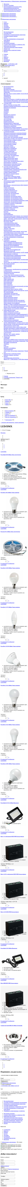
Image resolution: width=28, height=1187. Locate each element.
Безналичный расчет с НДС (13, 9)
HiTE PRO (8, 399)
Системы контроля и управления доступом (15, 1106)
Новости (6, 23)
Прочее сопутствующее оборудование (14, 307)
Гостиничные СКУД (9, 182)
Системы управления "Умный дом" (13, 1120)
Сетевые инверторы (9, 151)
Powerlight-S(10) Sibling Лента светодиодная (11, 454)
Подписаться (4, 1081)
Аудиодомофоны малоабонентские (13, 242)
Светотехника (7, 332)
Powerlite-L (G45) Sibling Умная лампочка (10, 568)
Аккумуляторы (8, 266)
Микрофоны (7, 95)
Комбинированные (9, 121)
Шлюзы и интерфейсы (10, 348)
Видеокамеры (7, 88)
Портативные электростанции (12, 165)
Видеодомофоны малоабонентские (13, 244)
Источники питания (9, 43)
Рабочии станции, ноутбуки (11, 355)
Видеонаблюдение (9, 32)
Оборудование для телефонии (12, 303)
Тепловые (6, 109)
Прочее (6, 51)
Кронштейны (7, 97)
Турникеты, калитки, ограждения (13, 203)
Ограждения (7, 213)
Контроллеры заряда (9, 157)
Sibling (7, 404)
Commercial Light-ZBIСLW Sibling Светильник (11, 1025)
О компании (7, 1129)
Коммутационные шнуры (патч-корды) (14, 300)
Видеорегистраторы (9, 89)
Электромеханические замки (11, 224)
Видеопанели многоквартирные (12, 258)
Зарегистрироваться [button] (9, 11)
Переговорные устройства (11, 254)
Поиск (2, 362)
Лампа (7, 414)
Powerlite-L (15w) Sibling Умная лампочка (10, 724)
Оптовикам (7, 27)
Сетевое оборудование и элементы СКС (14, 44)
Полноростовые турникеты (11, 207)
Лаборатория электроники (9, 1142)
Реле (5, 345)
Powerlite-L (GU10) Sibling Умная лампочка (11, 646)
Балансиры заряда (8, 145)
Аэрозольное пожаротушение (11, 171)
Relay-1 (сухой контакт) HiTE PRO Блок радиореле (12, 836)
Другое (6, 183)
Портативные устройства (10, 162)
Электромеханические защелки (12, 225)
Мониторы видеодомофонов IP (12, 249)
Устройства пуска (8, 175)
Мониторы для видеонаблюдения (12, 90)
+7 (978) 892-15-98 (12, 64)
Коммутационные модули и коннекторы (14, 301)
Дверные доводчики (9, 228)
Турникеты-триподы (9, 204)
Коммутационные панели (10, 299)
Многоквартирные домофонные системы (15, 255)
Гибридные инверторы (10, 149)
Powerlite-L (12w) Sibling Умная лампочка (10, 685)
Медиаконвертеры (8, 291)
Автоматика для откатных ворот (12, 196)
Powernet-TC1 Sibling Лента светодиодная (10, 531)
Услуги (5, 1134)
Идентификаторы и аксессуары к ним (14, 232)
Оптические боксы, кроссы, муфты (13, 289)
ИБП (5, 268)
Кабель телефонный (9, 318)
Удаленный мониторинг (10, 154)
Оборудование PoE (9, 279)
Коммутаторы (7, 277)
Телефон (3, 1176)
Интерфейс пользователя (10, 342)
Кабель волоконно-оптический (12, 313)
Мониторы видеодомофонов (11, 245)
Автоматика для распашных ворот (13, 197)
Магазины (6, 4)
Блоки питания (8, 265)
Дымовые (6, 110)
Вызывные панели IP (9, 251)
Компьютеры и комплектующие (12, 50)
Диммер (7, 412)
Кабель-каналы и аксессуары (11, 325)
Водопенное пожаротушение (11, 173)
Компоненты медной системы (12, 294)
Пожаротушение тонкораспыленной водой (15, 169)
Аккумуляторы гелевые (10, 144)
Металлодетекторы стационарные (13, 235)
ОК (26, 391)
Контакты (6, 29)
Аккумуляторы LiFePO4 (10, 142)
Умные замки (7, 227)
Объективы (7, 92)
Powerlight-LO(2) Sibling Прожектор (9, 948)
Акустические (7, 119)
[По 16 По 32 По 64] (3, 440)
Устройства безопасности (10, 190)
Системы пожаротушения (10, 36)
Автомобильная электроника (11, 358)
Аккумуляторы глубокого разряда (13, 140)
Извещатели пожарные (10, 107)
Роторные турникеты (9, 209)
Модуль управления (10, 417)
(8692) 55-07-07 (15, 1085)
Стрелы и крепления (9, 189)
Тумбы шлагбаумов (9, 187)
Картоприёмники (8, 214)
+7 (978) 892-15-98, (6, 1085)
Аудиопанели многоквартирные (12, 256)
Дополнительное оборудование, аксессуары (15, 231)
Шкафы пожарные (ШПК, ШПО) (12, 178)
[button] (13, 6)
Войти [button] (17, 11)
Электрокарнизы (8, 349)
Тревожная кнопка (9, 117)
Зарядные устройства (9, 147)
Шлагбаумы (7, 186)
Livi (5, 352)
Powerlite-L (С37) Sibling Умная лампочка (10, 607)
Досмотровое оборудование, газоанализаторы (16, 234)
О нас (5, 22)
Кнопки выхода (8, 230)
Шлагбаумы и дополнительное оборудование (16, 185)
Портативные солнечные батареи (12, 164)
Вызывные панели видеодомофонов (13, 246)
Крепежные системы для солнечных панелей (16, 138)
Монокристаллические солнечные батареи (15, 133)
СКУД (5, 37)
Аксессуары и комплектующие (12, 176)
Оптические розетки (9, 287)
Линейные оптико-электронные (12, 124)
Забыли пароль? (5, 1166)
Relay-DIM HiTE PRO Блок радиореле (9, 983)
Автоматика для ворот (10, 194)
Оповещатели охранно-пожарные (13, 127)
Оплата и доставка (9, 5)
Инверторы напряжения (10, 148)
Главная (6, 54)
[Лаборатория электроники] (8, 19)
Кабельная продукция (9, 46)
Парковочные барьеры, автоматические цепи (16, 217)
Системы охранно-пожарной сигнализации (15, 1102)
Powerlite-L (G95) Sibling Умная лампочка (10, 763)
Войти (2, 1167)
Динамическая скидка (9, 1138)
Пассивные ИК (8, 120)
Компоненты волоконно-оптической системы (16, 286)
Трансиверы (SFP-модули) (11, 293)
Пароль (3, 1163)
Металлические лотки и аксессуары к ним (15, 327)
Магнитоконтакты (8, 116)
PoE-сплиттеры (8, 283)
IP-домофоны (7, 248)
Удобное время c (5, 1179)
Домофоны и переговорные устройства (14, 1111)
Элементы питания (9, 273)
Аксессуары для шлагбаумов (11, 193)
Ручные (6, 113)
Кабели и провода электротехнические (14, 317)
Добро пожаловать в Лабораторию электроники (13, 1)
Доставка (6, 26)
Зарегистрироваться (13, 1169)
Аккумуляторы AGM (9, 141)
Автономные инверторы (10, 152)
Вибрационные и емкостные (11, 123)
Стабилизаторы (8, 270)
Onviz (6, 403)
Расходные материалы (9, 335)
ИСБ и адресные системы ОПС (12, 105)
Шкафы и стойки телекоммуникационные (15, 304)
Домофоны (7, 41)
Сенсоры (6, 346)
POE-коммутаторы (9, 280)
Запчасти (6, 261)
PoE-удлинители (8, 284)
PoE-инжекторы (8, 282)
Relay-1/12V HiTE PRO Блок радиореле (10, 911)
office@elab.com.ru (10, 65)
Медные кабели (8, 296)
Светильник (8, 419)
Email (2, 1078)
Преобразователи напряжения (12, 272)
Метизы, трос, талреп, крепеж (12, 334)
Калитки (6, 211)
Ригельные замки (8, 221)
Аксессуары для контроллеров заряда (13, 161)
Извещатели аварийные (10, 126)
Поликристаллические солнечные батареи (15, 134)
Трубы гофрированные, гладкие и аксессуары (16, 322)
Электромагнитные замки (11, 223)
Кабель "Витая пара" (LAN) (11, 311)
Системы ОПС (8, 33)
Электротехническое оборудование (13, 47)
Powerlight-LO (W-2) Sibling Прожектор (10, 802)
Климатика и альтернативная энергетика (14, 34)
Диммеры (6, 343)
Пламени (6, 112)
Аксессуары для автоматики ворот (13, 202)
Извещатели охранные (10, 114)
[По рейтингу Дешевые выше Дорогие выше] (5, 439)
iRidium (7, 401)
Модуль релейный (10, 415)
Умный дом (7, 48)
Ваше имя (3, 1173)
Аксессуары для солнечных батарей (13, 137)
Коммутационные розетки (11, 297)
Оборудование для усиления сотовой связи (15, 308)
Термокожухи (7, 96)
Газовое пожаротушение (10, 172)
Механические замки (9, 220)
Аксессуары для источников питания (13, 275)
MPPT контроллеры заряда (11, 158)
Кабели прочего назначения (11, 320)
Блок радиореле (9, 410)
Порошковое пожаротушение (11, 168)
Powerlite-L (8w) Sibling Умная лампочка (10, 492)
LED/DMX (6, 338)
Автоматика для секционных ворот (13, 199)
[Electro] (8, 15)
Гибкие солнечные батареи (11, 135)
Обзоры (6, 24)
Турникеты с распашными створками (14, 206)
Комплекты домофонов (10, 241)
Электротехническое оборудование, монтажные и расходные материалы (13, 1118)
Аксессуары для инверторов (11, 155)
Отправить (3, 1185)
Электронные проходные (10, 210)
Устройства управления (10, 192)
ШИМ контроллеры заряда (11, 159)
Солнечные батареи (9, 131)
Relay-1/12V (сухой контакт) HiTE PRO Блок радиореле (13, 874)
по (1, 1182)
